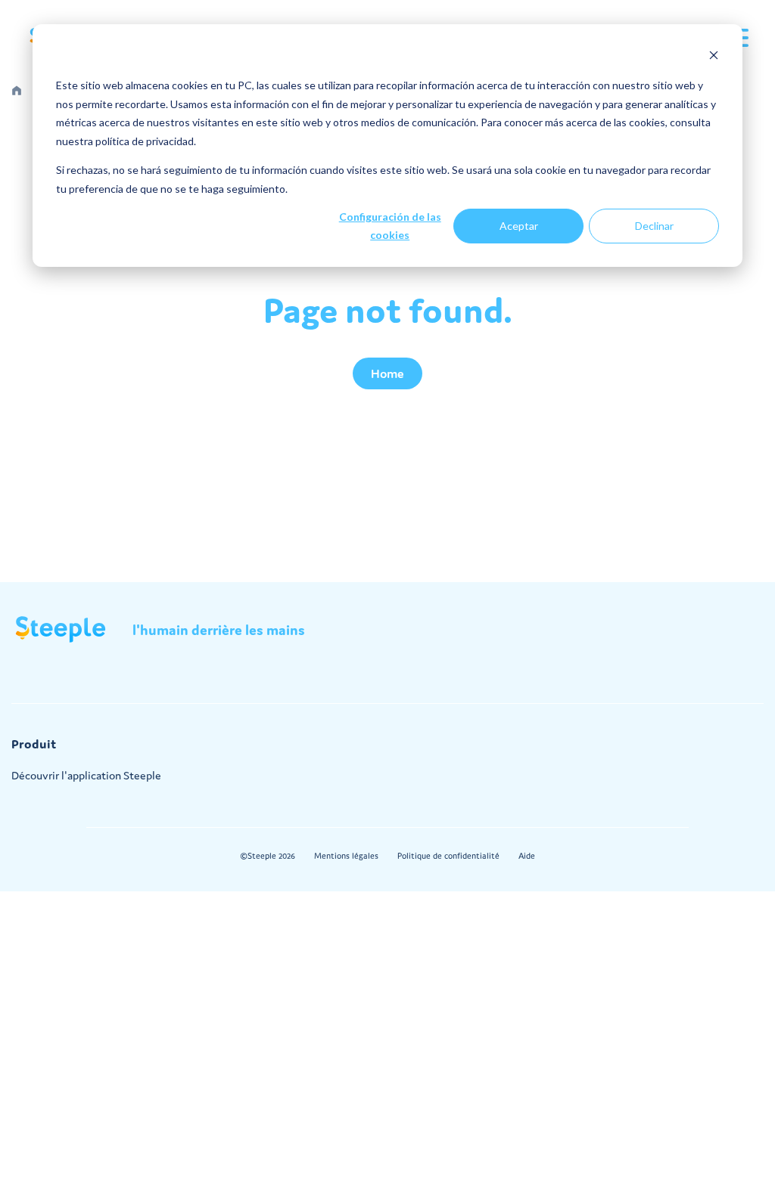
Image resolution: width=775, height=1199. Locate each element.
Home (387, 373)
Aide (526, 855)
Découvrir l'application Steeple (86, 775)
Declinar (654, 225)
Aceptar (519, 225)
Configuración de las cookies (390, 226)
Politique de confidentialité (448, 855)
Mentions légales (346, 855)
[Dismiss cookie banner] (713, 57)
